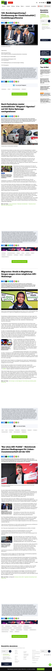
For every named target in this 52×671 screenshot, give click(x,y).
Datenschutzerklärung (36, 651)
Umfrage (17, 6)
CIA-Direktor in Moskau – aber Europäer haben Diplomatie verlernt (45, 94)
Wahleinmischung (5, 631)
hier (26, 669)
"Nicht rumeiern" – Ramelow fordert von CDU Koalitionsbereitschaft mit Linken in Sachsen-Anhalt (6, 512)
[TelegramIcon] (39, 2)
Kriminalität (17, 430)
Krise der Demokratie (17, 627)
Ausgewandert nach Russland (26, 655)
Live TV (10, 2)
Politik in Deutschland (16, 89)
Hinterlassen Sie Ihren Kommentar (19, 94)
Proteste (35, 430)
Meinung (13, 6)
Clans (9, 89)
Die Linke (20, 626)
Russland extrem (25, 657)
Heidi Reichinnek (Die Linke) (7, 627)
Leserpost (28, 6)
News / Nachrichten (5, 629)
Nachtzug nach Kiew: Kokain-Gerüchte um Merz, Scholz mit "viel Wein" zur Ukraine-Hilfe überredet (45, 80)
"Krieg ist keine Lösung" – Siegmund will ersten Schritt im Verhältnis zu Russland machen (6, 348)
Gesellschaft (26, 626)
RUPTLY (16, 659)
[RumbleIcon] (43, 2)
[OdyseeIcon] (45, 2)
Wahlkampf (17, 631)
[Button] (49, 21)
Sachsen (12, 629)
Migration (29, 430)
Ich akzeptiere (45, 24)
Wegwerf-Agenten (5, 256)
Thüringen (26, 629)
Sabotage (16, 254)
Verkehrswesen (27, 254)
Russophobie (9, 254)
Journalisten (33, 6)
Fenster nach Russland (17, 662)
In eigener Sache (35, 660)
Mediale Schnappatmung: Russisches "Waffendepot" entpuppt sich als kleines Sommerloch (6, 176)
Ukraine (21, 254)
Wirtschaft (23, 89)
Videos (22, 6)
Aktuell (3, 6)
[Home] (4, 2)
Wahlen (11, 631)
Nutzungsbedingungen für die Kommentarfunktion (36, 657)
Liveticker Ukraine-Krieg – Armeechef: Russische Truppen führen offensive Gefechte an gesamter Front (45, 72)
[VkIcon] (41, 2)
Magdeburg (24, 430)
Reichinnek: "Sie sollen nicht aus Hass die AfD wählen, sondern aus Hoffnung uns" (5, 545)
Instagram (6, 664)
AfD (2, 430)
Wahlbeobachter (33, 629)
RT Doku (25, 659)
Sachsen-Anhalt (19, 629)
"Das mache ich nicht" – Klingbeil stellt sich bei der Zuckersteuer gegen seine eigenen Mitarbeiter (45, 100)
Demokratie (14, 626)
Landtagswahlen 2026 (27, 627)
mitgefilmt (4, 368)
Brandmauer (8, 626)
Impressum (34, 650)
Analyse (8, 6)
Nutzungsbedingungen (36, 653)
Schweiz (41, 6)
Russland (3, 254)
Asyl (6, 430)
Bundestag (4, 89)
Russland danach (25, 652)
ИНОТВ (16, 656)
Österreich (48, 6)
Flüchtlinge (11, 430)
